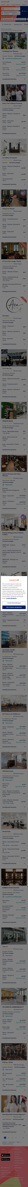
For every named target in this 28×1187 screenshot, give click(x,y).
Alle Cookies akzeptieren (14, 607)
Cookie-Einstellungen (14, 603)
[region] (14, 593)
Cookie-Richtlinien (11, 598)
